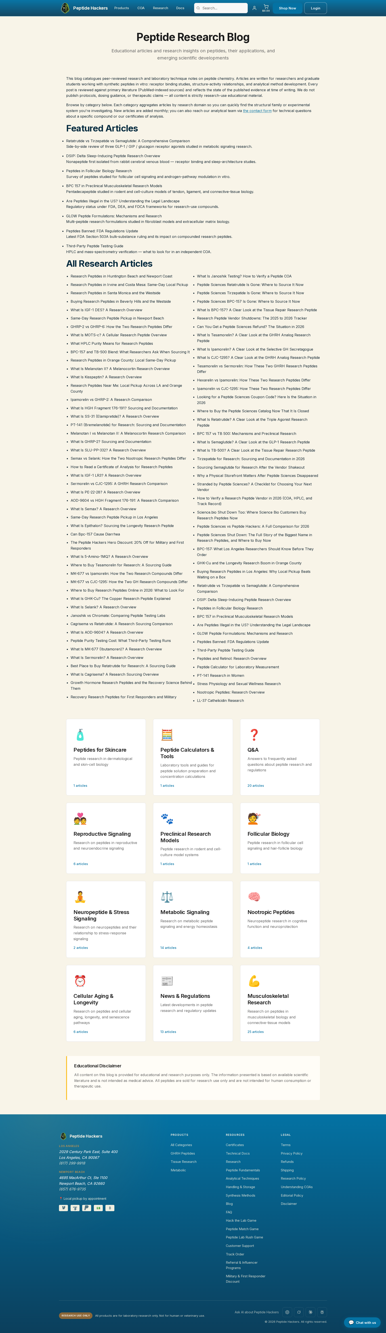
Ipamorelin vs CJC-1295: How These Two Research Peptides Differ (254, 388)
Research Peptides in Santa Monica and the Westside (115, 293)
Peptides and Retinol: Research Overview (231, 658)
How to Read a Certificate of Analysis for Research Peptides (122, 467)
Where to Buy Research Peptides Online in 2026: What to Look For (127, 590)
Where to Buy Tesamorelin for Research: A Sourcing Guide (121, 565)
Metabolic (178, 1170)
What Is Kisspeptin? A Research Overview (106, 377)
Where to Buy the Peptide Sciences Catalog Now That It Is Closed (253, 411)
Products (121, 8)
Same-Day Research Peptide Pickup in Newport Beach (117, 318)
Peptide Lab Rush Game (244, 1237)
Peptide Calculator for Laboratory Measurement (238, 667)
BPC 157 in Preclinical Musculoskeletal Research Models (114, 186)
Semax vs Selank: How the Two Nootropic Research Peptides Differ (128, 458)
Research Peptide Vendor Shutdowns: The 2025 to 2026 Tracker (252, 318)
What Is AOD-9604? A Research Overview (107, 632)
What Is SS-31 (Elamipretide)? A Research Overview (115, 416)
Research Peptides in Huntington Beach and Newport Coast (121, 276)
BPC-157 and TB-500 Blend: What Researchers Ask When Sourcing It (130, 352)
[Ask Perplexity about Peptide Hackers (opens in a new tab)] (322, 1312)
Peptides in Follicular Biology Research (99, 171)
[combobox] (221, 8)
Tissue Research (184, 1161)
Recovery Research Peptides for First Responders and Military (123, 697)
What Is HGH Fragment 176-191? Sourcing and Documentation (124, 408)
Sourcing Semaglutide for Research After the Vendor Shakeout (250, 467)
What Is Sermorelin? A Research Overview (107, 657)
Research (160, 8)
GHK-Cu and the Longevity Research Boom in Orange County (249, 563)
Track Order (235, 1254)
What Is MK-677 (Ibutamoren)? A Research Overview (116, 649)
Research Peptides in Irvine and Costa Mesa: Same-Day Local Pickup (129, 284)
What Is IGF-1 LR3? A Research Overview (106, 475)
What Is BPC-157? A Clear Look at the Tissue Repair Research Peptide (257, 310)
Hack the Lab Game (241, 1220)
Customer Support (240, 1246)
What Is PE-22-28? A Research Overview (105, 492)
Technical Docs (238, 1153)
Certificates (235, 1145)
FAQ (229, 1212)
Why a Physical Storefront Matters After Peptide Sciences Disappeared (257, 475)
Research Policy (293, 1178)
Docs (180, 8)
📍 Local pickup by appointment (82, 1198)
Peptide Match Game (242, 1229)
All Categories (181, 1145)
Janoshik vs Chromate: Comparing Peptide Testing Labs (118, 615)
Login (315, 8)
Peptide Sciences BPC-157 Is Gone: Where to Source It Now (248, 301)
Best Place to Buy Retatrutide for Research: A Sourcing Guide (123, 666)
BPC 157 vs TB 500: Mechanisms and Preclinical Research (246, 433)
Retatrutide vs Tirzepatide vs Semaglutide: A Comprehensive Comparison (128, 141)
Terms (286, 1145)
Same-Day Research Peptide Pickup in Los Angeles (114, 517)
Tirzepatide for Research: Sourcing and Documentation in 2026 (251, 459)
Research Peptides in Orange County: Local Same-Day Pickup (123, 360)
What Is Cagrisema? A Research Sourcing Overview (115, 674)
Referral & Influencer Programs (242, 1265)
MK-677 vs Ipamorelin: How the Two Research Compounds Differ (127, 573)
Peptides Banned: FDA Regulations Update (102, 231)
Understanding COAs (297, 1187)
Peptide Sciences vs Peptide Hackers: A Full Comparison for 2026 (253, 526)
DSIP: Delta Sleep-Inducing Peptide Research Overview (113, 156)
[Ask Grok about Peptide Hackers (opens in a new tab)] (299, 1312)
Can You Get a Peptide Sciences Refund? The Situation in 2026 (250, 326)
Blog (229, 1204)
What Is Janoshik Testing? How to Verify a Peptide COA (244, 276)
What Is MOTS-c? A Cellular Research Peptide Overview (119, 335)
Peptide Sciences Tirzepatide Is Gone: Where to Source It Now (250, 293)
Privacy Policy (291, 1153)
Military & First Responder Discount (245, 1279)
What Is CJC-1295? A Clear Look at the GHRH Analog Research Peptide (258, 357)
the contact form (257, 110)
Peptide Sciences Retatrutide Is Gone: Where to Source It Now (250, 284)
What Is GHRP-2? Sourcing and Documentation (111, 441)
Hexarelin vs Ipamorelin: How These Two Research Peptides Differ (254, 380)
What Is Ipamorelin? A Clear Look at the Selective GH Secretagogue (255, 349)
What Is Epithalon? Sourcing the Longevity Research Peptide (122, 525)
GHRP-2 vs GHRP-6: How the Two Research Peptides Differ (121, 326)
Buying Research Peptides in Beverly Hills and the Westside (121, 301)
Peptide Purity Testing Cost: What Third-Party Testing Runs (121, 640)
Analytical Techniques (242, 1178)
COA (141, 8)
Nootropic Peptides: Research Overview (231, 692)
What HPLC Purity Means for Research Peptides (112, 343)
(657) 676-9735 (72, 1189)
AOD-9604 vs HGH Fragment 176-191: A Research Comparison (125, 500)
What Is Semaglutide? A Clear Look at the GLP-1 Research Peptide (253, 442)
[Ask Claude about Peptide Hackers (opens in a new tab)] (310, 1312)
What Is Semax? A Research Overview (103, 509)
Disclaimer (289, 1204)
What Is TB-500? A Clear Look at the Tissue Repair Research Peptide (256, 450)
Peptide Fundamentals (243, 1170)
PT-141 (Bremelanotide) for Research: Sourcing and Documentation (128, 425)
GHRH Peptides (183, 1153)
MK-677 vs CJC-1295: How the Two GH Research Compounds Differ (129, 582)
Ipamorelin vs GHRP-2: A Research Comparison (111, 399)
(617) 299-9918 (72, 1163)
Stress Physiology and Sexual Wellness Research (239, 683)
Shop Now (287, 8)
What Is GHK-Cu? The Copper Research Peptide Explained (120, 598)
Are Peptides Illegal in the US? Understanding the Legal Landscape (123, 201)
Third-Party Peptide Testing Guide (94, 246)
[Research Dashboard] (254, 8)
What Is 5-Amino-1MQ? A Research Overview (109, 556)
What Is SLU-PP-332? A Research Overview (108, 450)
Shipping (287, 1170)
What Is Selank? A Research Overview (103, 607)
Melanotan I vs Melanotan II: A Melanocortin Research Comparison (128, 433)
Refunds (287, 1161)
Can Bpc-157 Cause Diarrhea (95, 534)
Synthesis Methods (240, 1195)
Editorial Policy (292, 1195)
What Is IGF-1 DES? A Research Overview (106, 310)
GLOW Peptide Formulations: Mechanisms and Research (114, 216)
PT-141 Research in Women (220, 675)
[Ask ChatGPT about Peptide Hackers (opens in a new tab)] (287, 1312)
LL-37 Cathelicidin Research (220, 700)
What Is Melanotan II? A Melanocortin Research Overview (120, 368)
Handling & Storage (240, 1187)
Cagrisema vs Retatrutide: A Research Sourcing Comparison (122, 624)
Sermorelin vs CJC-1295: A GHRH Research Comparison (119, 483)
